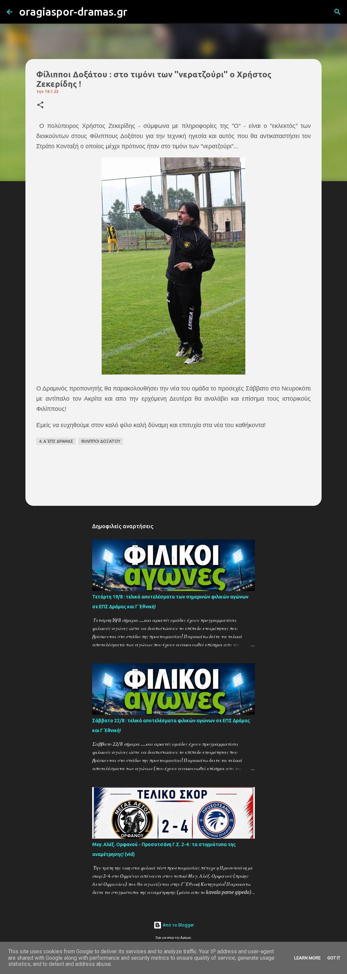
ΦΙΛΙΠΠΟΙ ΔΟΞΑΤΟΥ (100, 441)
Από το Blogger (178, 925)
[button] (40, 105)
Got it (333, 957)
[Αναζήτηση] (137, 12)
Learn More (307, 957)
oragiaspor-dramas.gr (73, 11)
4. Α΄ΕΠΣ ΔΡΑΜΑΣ (56, 441)
